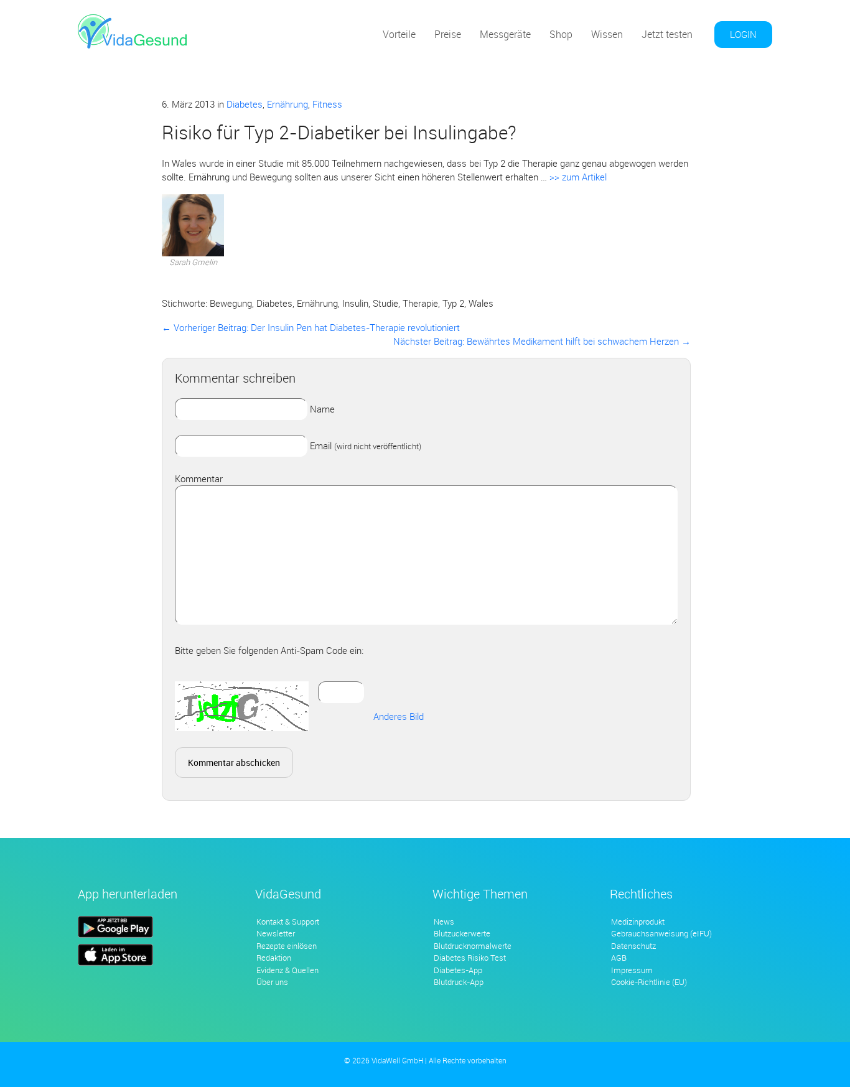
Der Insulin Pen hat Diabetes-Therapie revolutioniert (311, 327)
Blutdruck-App (458, 981)
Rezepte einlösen (286, 945)
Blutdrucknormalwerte (472, 945)
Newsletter (275, 933)
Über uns (272, 981)
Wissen (607, 34)
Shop (560, 34)
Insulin (355, 303)
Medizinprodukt (638, 921)
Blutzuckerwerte (462, 933)
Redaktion (273, 957)
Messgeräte (505, 34)
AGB (619, 957)
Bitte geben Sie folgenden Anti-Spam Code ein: (269, 650)
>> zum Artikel (577, 176)
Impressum (632, 970)
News (444, 921)
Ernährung (287, 104)
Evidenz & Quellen (287, 970)
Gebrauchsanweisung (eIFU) (661, 933)
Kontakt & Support (287, 921)
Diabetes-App (458, 970)
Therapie (420, 303)
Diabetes (245, 104)
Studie (385, 303)
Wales (481, 303)
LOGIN (743, 34)
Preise (447, 34)
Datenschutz (633, 945)
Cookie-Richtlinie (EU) (649, 981)
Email (365, 445)
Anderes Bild (398, 716)
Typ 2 (453, 303)
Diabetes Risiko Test (470, 957)
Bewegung (231, 303)
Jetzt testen (667, 34)
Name (322, 409)
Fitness (327, 104)
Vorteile (399, 34)
